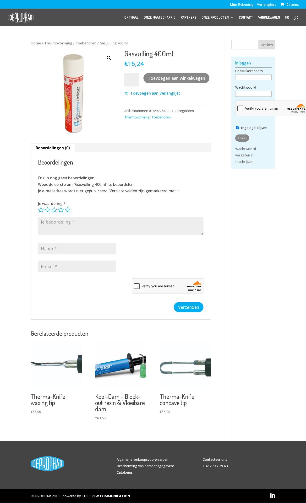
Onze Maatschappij (159, 17)
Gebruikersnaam (249, 71)
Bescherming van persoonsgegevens (146, 466)
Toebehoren (86, 43)
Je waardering (52, 203)
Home (36, 43)
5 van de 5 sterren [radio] (68, 210)
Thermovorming (58, 43)
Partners (188, 17)
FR (287, 17)
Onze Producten (215, 17)
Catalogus (125, 472)
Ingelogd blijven (253, 127)
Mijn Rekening (241, 5)
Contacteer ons (215, 459)
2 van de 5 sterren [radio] (47, 210)
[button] (109, 58)
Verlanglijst (266, 5)
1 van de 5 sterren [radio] (41, 210)
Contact (246, 17)
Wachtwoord (245, 87)
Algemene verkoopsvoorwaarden (142, 459)
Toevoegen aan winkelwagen (176, 78)
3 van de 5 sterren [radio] (54, 210)
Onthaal (131, 17)
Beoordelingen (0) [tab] (53, 147)
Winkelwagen (269, 17)
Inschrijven (244, 161)
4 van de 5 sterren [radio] (61, 210)
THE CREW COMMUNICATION (106, 496)
